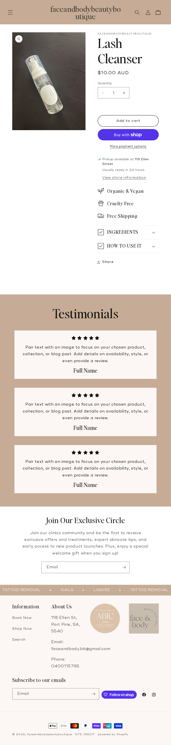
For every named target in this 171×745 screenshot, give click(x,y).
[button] (10, 12)
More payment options (128, 146)
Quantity (105, 83)
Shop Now (22, 629)
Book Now (21, 618)
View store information (124, 178)
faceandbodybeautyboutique (49, 734)
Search (19, 640)
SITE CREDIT (85, 734)
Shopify (122, 734)
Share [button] (107, 262)
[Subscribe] (124, 567)
